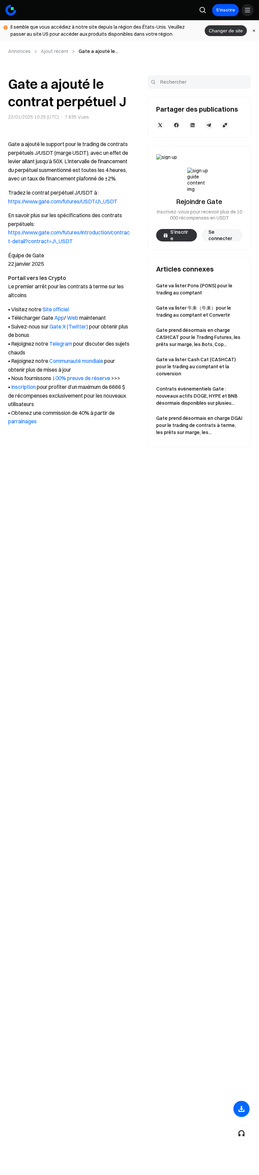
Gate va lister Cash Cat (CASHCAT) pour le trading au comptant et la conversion (196, 366)
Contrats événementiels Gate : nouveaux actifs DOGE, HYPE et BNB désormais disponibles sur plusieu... (196, 396)
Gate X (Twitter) (69, 326)
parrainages (22, 421)
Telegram (60, 343)
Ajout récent (54, 51)
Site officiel (55, 309)
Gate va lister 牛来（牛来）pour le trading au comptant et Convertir (193, 311)
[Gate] (10, 10)
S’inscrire (225, 9)
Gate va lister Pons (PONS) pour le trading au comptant (194, 289)
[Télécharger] (241, 1109)
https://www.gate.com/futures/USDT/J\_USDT (62, 201)
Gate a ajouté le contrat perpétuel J (100, 51)
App (59, 317)
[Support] (241, 1133)
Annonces (19, 51)
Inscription (23, 386)
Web (72, 317)
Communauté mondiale (76, 360)
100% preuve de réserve (81, 378)
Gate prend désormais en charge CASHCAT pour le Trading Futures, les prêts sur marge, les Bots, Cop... (198, 337)
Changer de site (226, 30)
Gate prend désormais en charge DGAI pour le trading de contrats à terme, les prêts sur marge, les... (199, 425)
